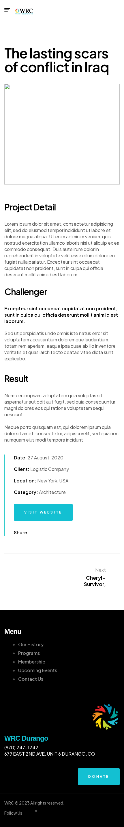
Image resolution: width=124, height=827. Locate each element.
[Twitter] (43, 532)
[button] (43, 512)
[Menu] (7, 10)
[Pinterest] (60, 532)
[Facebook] (34, 532)
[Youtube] (51, 532)
